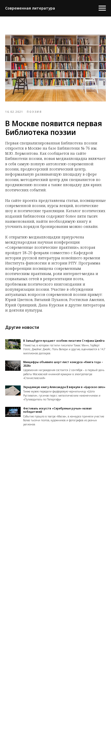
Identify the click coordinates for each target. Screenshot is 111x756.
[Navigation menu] (102, 8)
